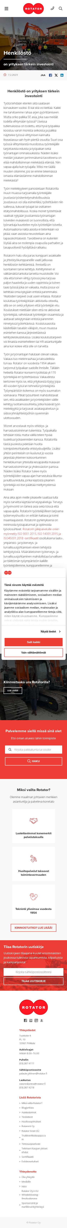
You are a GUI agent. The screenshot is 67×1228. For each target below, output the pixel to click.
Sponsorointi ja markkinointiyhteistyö (33, 1204)
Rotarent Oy (28, 1126)
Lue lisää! (13, 690)
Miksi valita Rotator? (32, 1103)
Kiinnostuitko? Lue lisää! (33, 928)
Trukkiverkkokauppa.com (34, 1137)
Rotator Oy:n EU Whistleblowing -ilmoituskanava (30, 1194)
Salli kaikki (33, 642)
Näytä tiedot (48, 631)
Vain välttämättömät (33, 652)
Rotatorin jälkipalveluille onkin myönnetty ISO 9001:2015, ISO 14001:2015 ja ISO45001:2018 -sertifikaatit (32, 533)
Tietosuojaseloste (31, 1143)
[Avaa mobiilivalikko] (6, 8)
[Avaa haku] (60, 8)
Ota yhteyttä (28, 1177)
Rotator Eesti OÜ (30, 1130)
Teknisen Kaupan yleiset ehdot (34, 1150)
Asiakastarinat (29, 1112)
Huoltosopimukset (31, 1121)
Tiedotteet (27, 1116)
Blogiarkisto (28, 1107)
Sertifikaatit (27, 1156)
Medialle (26, 1181)
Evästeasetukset (30, 1161)
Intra (24, 1186)
